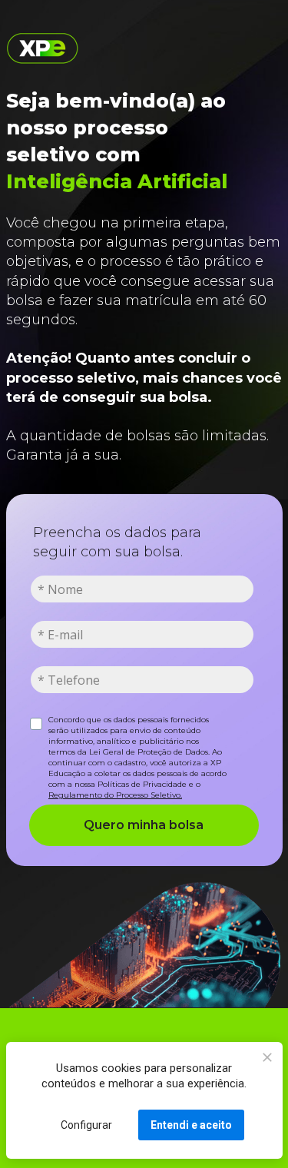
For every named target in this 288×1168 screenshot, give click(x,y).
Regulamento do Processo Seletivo (114, 795)
